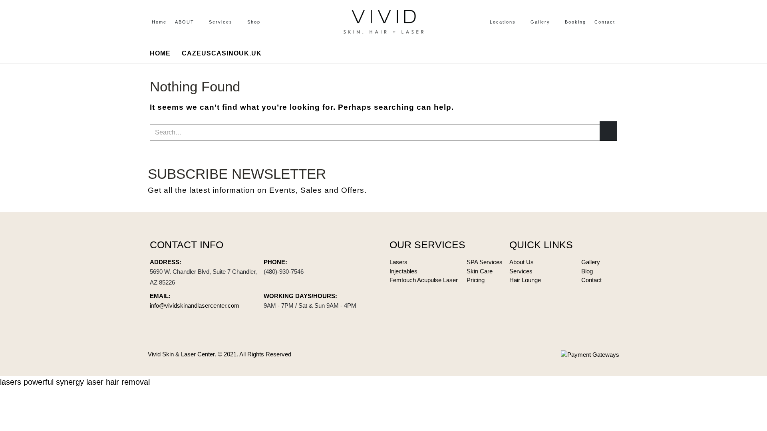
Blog (587, 271)
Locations (503, 22)
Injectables (403, 271)
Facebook (570, 181)
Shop (253, 22)
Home (159, 22)
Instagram (610, 181)
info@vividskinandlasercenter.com (194, 305)
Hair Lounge (525, 280)
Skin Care (480, 271)
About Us (521, 262)
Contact (604, 22)
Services (220, 22)
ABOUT (184, 22)
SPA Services (485, 262)
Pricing (476, 280)
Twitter (590, 181)
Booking (575, 22)
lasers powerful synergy (42, 382)
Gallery (540, 22)
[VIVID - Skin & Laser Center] (383, 22)
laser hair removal (118, 382)
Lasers (398, 262)
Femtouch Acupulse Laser (423, 280)
